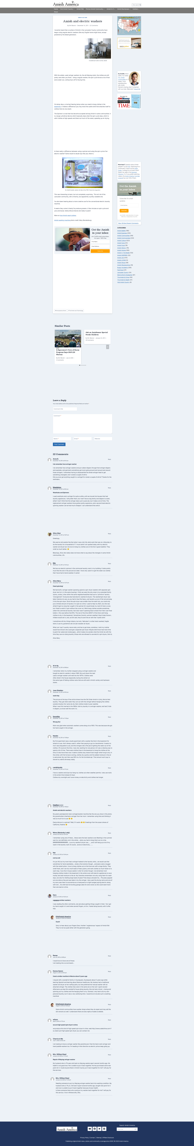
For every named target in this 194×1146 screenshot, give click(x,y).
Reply (109, 459)
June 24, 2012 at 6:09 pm (59, 957)
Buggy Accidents (122, 267)
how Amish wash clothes (68, 215)
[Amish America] (66, 4)
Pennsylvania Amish (60, 310)
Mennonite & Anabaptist (124, 275)
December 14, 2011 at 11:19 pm (61, 718)
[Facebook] (95, 1129)
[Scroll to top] (190, 1139)
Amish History (121, 248)
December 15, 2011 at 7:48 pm (60, 806)
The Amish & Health (123, 280)
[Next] (107, 347)
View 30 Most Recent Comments (128, 223)
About (56, 12)
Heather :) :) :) (58, 805)
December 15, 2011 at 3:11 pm (60, 769)
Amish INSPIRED (122, 255)
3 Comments (60, 360)
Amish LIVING (121, 260)
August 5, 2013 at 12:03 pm (63, 1006)
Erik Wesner (72, 25)
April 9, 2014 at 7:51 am (59, 1021)
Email (76, 439)
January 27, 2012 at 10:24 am (60, 896)
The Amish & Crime (123, 277)
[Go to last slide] (57, 347)
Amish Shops (121, 262)
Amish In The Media (123, 253)
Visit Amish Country (123, 282)
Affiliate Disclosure (108, 1137)
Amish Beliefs (121, 230)
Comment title (58, 409)
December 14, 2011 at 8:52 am (60, 489)
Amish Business (122, 233)
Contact (92, 1137)
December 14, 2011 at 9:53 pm (60, 692)
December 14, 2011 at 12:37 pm (61, 582)
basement (57, 106)
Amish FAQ (80, 9)
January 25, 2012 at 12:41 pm (60, 834)
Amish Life (120, 257)
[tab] (79, 365)
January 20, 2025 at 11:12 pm (60, 1056)
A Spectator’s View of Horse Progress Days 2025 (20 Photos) (67, 352)
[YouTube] (90, 1129)
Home (56, 9)
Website (97, 439)
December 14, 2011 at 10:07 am (61, 535)
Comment (57, 416)
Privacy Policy (84, 1137)
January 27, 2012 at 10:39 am (63, 918)
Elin (54, 563)
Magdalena (57, 487)
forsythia (56, 717)
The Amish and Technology (75, 310)
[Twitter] (99, 1129)
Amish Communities (123, 235)
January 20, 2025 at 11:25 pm (63, 1080)
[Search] (135, 1129)
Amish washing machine (62, 220)
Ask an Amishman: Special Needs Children (97, 333)
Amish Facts (121, 243)
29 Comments (90, 340)
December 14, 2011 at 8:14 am (60, 460)
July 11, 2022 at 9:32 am (59, 1040)
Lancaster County (122, 272)
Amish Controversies (123, 238)
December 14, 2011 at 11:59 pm (61, 737)
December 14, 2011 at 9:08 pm (60, 667)
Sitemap (98, 1137)
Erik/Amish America (63, 916)
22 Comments (94, 25)
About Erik (137, 89)
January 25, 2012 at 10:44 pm (60, 854)
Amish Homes (121, 250)
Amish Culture (82, 17)
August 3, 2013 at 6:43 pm (60, 972)
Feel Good (120, 270)
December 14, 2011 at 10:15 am (61, 565)
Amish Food (121, 245)
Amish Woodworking (123, 265)
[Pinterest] (104, 1129)
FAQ (129, 166)
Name (56, 439)
